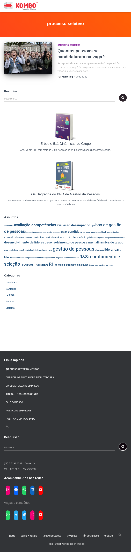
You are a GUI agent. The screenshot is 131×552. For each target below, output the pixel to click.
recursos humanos (34, 264)
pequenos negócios (55, 258)
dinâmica (92, 243)
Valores (72, 536)
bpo (93, 225)
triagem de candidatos (98, 265)
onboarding (42, 258)
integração (99, 250)
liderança (111, 249)
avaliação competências (35, 225)
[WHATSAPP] (24, 490)
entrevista (25, 250)
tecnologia (61, 264)
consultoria (11, 237)
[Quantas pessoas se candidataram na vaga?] (28, 58)
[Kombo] (22, 6)
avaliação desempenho (73, 225)
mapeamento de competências (23, 258)
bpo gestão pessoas (51, 232)
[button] (7, 426)
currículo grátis (85, 237)
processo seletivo (71, 258)
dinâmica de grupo (109, 242)
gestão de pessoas (73, 249)
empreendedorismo (12, 250)
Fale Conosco (14, 402)
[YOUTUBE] (41, 490)
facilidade (34, 250)
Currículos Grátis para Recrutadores (30, 377)
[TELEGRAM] (16, 514)
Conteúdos (93, 536)
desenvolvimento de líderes (24, 242)
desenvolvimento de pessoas (66, 242)
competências (113, 232)
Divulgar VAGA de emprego (22, 385)
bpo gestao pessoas (33, 232)
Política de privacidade (20, 418)
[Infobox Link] (65, 134)
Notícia (10, 301)
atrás (80, 76)
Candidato (63, 45)
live (119, 250)
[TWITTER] (24, 514)
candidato (75, 232)
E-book (10, 294)
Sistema (10, 307)
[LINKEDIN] (32, 490)
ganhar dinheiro (45, 250)
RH (52, 264)
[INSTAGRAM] (8, 490)
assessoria (8, 226)
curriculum (38, 237)
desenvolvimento (117, 238)
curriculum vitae (53, 237)
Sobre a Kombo (29, 536)
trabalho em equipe (78, 264)
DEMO (110, 536)
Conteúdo (75, 45)
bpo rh (64, 232)
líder (7, 257)
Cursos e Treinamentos (24, 369)
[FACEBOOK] (16, 490)
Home (12, 536)
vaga (111, 265)
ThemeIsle (79, 543)
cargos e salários (90, 232)
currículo (69, 237)
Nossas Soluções (52, 536)
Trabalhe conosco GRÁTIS (22, 394)
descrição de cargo (101, 238)
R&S (83, 256)
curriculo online (25, 238)
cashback (102, 232)
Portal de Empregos (18, 410)
